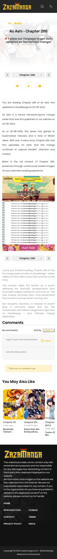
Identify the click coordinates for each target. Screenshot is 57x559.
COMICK (33, 510)
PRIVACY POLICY (13, 523)
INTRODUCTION (12, 510)
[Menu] (51, 6)
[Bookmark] (17, 86)
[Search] (42, 6)
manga (51, 144)
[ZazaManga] (17, 6)
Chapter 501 (30, 422)
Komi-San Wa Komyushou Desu (31, 432)
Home (7, 503)
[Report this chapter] (40, 86)
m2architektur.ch (28, 539)
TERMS (32, 516)
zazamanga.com (29, 550)
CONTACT (9, 516)
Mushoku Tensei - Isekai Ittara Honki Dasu (10, 433)
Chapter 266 (27, 75)
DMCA (32, 523)
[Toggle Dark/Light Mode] (29, 86)
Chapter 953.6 (49, 424)
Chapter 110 (9, 422)
